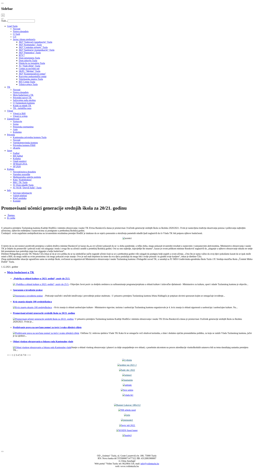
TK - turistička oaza (22, 108)
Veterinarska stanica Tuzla (31, 79)
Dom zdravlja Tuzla (28, 60)
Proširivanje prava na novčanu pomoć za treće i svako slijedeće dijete (47, 327)
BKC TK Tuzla (20, 182)
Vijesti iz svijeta (20, 116)
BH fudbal (18, 156)
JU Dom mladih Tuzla (23, 185)
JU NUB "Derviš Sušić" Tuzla (27, 187)
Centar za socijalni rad (29, 68)
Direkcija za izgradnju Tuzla (32, 63)
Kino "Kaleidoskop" (22, 179)
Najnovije (17, 121)
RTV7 (22, 55)
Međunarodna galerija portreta (27, 177)
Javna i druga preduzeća (24, 39)
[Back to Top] (2, 451)
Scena (16, 124)
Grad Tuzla (12, 26)
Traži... (4, 21)
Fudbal (16, 153)
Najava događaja (21, 31)
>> (29, 355)
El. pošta (11, 218)
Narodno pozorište (21, 174)
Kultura (10, 169)
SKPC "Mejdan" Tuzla (29, 71)
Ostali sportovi (19, 161)
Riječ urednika (19, 198)
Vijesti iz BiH (19, 113)
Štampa (11, 215)
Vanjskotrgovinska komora (25, 142)
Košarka (17, 158)
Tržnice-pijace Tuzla (28, 84)
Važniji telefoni (20, 195)
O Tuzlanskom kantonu (24, 103)
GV (14, 36)
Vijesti (10, 111)
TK (8, 87)
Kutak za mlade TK (22, 105)
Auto (15, 129)
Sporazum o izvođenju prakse (28, 290)
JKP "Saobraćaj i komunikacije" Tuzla (36, 50)
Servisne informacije (22, 193)
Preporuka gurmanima (23, 126)
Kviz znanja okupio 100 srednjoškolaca (32, 301)
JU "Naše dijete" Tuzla (29, 66)
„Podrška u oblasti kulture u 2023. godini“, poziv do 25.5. (41, 278)
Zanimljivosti (13, 119)
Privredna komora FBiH (24, 145)
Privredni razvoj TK (22, 97)
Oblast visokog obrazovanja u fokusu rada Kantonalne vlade (43, 341)
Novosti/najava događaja (24, 171)
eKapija (16, 148)
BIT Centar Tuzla (27, 81)
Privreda (11, 134)
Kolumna (17, 132)
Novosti (16, 29)
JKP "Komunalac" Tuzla (30, 44)
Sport (9, 150)
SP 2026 (17, 166)
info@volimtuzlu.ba (150, 463)
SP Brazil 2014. (20, 164)
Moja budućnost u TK (23, 95)
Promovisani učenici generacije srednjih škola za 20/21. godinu (44, 313)
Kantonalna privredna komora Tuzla (29, 137)
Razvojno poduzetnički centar (32, 76)
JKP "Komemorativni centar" (32, 74)
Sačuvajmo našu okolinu (24, 100)
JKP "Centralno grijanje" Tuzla (33, 47)
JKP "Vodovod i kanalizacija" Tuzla (35, 42)
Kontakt (16, 201)
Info (9, 190)
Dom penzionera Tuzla (29, 58)
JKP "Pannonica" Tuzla (30, 52)
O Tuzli (16, 34)
